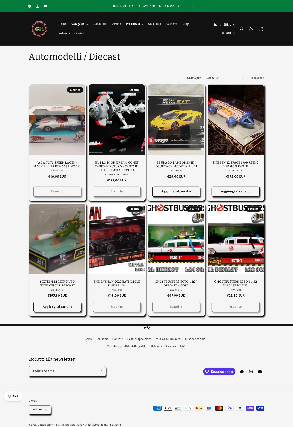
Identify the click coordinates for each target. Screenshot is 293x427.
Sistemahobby (45, 424)
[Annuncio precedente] (101, 6)
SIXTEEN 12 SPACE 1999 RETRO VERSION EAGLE (235, 164)
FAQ (183, 346)
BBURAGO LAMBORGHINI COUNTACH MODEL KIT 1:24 (176, 164)
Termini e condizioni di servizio (126, 346)
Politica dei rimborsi (168, 339)
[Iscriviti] (101, 371)
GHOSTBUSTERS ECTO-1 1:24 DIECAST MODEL (176, 283)
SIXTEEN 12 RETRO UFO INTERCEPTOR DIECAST (57, 283)
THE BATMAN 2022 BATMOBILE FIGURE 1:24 (117, 283)
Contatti (118, 339)
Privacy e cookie (195, 339)
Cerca (88, 339)
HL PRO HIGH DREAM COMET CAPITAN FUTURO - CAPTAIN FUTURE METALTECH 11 (117, 166)
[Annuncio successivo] (192, 6)
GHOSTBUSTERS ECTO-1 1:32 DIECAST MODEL (235, 283)
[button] (79, 24)
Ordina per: (194, 78)
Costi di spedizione (139, 339)
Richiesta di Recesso (163, 346)
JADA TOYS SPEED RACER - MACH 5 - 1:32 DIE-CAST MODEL (57, 164)
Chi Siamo (102, 339)
